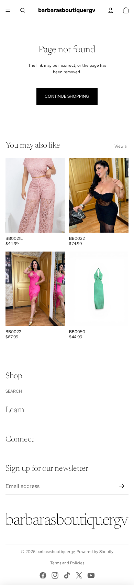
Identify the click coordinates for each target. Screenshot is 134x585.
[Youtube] (91, 575)
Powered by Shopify (95, 551)
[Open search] (22, 10)
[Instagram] (55, 575)
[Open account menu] (110, 10)
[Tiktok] (67, 575)
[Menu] (8, 10)
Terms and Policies (67, 563)
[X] (79, 575)
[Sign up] (122, 486)
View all (121, 146)
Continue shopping (67, 96)
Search (13, 391)
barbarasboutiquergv (55, 551)
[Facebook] (43, 575)
